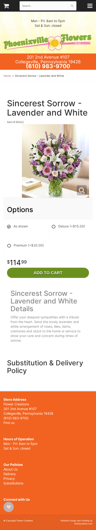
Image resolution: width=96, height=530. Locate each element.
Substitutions (13, 483)
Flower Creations (48, 40)
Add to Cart (48, 272)
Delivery (9, 474)
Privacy (9, 478)
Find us (8, 423)
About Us (10, 469)
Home (7, 75)
